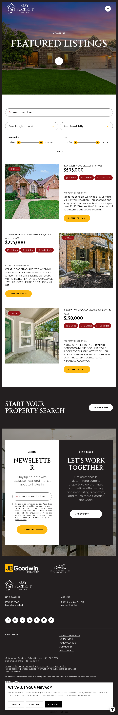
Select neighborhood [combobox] (21, 126)
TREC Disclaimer (13, 671)
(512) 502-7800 (51, 658)
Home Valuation (67, 642)
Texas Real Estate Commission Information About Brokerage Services (40, 668)
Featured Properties (69, 635)
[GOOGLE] (44, 620)
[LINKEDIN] (22, 620)
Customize (34, 704)
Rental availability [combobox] (73, 126)
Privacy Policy (21, 519)
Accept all (53, 704)
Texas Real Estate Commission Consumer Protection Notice (35, 666)
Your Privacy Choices (59, 712)
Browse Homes (101, 407)
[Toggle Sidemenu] (108, 9)
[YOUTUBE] (30, 620)
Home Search (66, 639)
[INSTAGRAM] (15, 620)
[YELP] (37, 620)
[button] (86, 514)
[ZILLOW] (51, 620)
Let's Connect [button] (66, 650)
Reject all (16, 704)
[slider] (19, 142)
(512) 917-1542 (12, 602)
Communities (65, 646)
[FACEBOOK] (8, 620)
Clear (57, 151)
